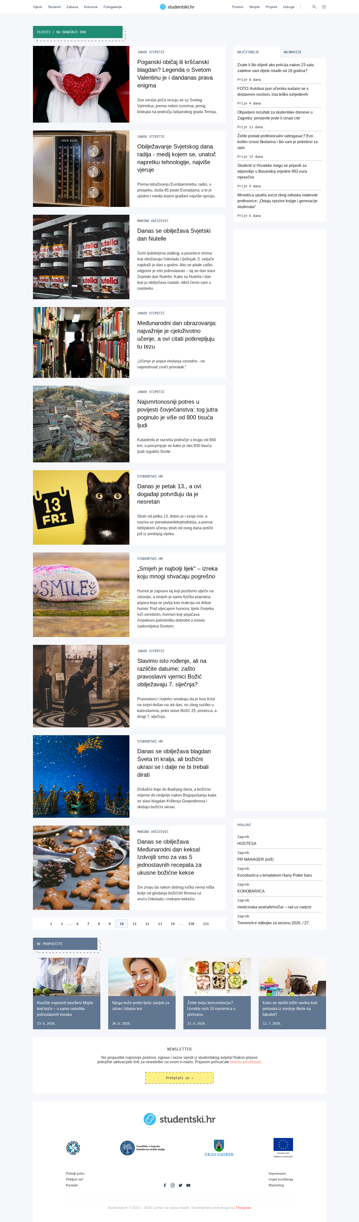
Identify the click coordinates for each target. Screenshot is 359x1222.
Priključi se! (74, 1179)
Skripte (254, 7)
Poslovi (237, 7)
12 (147, 924)
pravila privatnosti (245, 1062)
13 (160, 924)
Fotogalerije (113, 7)
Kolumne (91, 7)
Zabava (72, 7)
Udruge (289, 7)
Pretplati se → (179, 1078)
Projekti (271, 7)
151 (206, 924)
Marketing (276, 1185)
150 (191, 924)
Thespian (243, 1208)
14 (173, 924)
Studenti (54, 7)
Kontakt (72, 1185)
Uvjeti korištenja (281, 1179)
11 (135, 924)
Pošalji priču (75, 1173)
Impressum (277, 1173)
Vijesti (37, 7)
